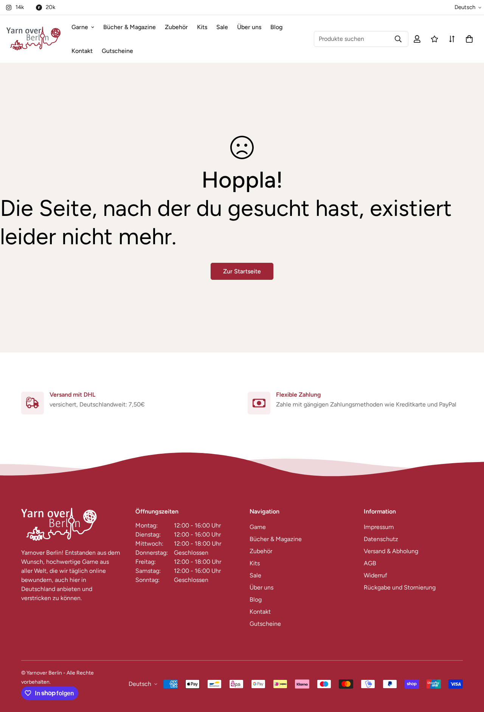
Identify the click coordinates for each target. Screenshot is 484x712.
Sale (222, 27)
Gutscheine (117, 50)
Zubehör (176, 27)
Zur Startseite (242, 271)
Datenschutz (381, 539)
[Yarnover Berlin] (33, 39)
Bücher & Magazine (129, 27)
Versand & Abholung (391, 551)
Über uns (249, 27)
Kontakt (82, 50)
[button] (468, 39)
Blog (276, 27)
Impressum (379, 527)
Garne (79, 27)
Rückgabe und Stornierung (400, 587)
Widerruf (375, 575)
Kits (202, 27)
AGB (370, 563)
